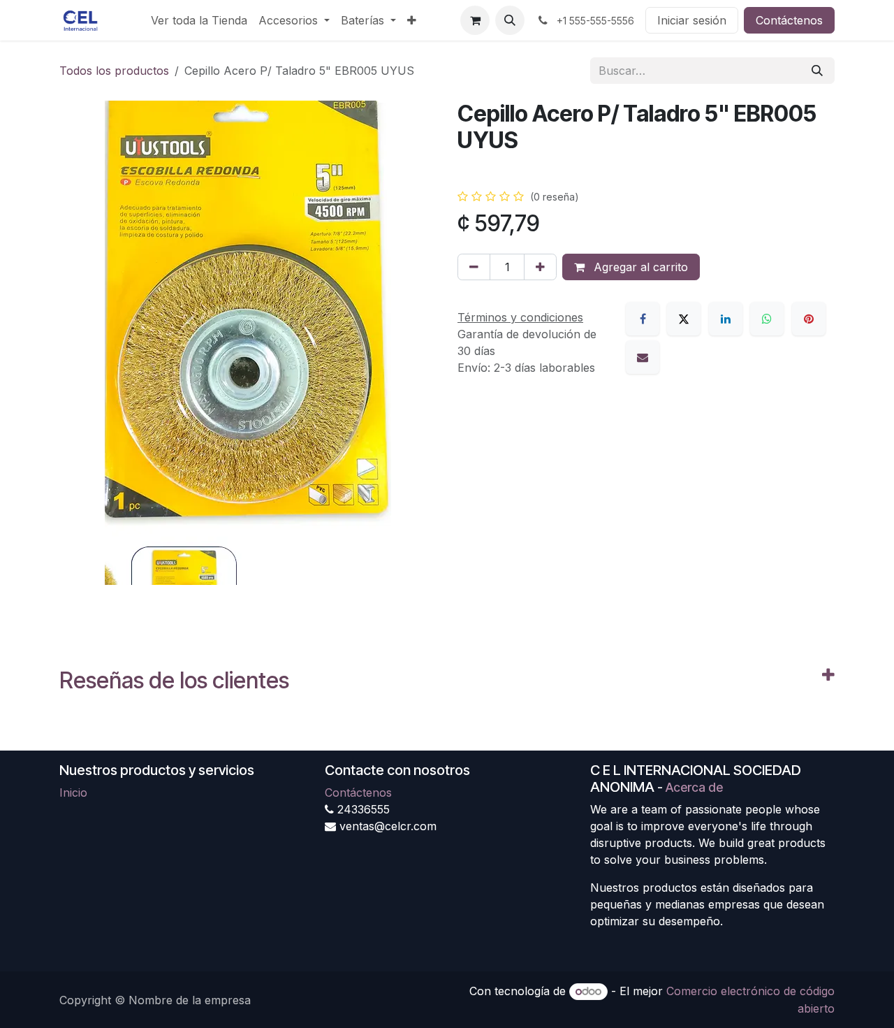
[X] (684, 318)
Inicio (73, 792)
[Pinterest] (809, 318)
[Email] (642, 357)
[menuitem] (199, 20)
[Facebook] (642, 318)
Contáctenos (789, 20)
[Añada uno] (540, 267)
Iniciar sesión (691, 20)
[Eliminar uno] (473, 267)
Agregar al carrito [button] (639, 267)
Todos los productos (114, 71)
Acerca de (694, 787)
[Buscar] (817, 70)
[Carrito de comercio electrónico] (475, 20)
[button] (510, 20)
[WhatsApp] (767, 318)
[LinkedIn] (725, 318)
